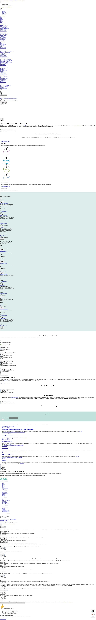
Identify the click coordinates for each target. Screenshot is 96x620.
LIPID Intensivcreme (3, 215)
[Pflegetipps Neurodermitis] (48, 432)
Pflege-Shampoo (3, 297)
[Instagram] (6, 480)
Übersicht (2, 98)
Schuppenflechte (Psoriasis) (8, 454)
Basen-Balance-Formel (77, 125)
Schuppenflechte (5, 493)
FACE (3, 483)
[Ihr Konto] (1, 93)
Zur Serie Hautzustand (4, 63)
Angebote (4, 489)
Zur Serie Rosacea (3, 73)
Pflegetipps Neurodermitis (7, 435)
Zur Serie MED (2, 24)
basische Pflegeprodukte (26, 125)
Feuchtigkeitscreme (3, 251)
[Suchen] (1, 89)
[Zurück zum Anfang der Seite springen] (1, 525)
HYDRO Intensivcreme (4, 203)
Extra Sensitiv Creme (3, 263)
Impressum (7, 523)
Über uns (3, 498)
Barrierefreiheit (4, 502)
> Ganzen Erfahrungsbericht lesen (5, 383)
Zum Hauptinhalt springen (4, 0)
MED (3, 482)
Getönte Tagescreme (3, 274)
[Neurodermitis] (48, 445)
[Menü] (1, 8)
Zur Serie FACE (3, 30)
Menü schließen (4, 102)
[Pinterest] (7, 480)
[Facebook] (1, 480)
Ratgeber (3, 495)
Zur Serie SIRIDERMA (4, 76)
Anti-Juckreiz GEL (3, 318)
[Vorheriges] (1, 119)
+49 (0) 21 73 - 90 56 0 (5, 519)
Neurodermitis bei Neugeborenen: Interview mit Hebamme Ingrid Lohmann (18, 429)
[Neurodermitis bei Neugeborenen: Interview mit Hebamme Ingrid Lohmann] (48, 426)
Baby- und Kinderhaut (6, 427)
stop (3, 103)
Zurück (2, 375)
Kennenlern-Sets (5, 488)
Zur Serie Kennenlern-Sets (4, 57)
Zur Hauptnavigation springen (20, 0)
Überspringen (6, 375)
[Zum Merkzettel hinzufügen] (2, 202)
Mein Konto (4, 506)
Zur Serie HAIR (3, 47)
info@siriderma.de (13, 519)
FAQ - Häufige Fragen (6, 500)
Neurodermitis (4, 446)
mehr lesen (80, 431)
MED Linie (6, 380)
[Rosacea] (48, 457)
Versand (3, 509)
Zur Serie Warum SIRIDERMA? (5, 85)
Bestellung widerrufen (3, 520)
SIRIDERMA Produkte (14, 397)
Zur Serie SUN (2, 53)
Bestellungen (15, 98)
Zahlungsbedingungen (5, 510)
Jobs (3, 499)
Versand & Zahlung (3, 211)
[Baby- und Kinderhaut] (48, 438)
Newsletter (4, 501)
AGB (14, 523)
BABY (3, 486)
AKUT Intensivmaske (3, 227)
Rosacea (3, 458)
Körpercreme (2, 285)
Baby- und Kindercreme (4, 309)
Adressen (11, 98)
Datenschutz (11, 523)
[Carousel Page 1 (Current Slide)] (0, 198)
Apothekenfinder (5, 507)
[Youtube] (4, 480)
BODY (3, 484)
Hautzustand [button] (2, 490)
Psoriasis (3, 452)
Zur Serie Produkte (3, 15)
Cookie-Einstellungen (5, 511)
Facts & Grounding (5, 503)
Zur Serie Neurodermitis (4, 67)
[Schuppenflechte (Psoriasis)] (48, 451)
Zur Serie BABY (3, 49)
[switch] (93, 616)
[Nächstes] (3, 119)
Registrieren (4, 97)
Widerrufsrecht (2, 523)
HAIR (3, 485)
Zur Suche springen (12, 0)
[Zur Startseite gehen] (4, 9)
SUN (3, 487)
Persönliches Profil (7, 98)
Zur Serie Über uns (3, 82)
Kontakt (3, 508)
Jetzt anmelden (2, 96)
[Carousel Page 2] (1, 198)
